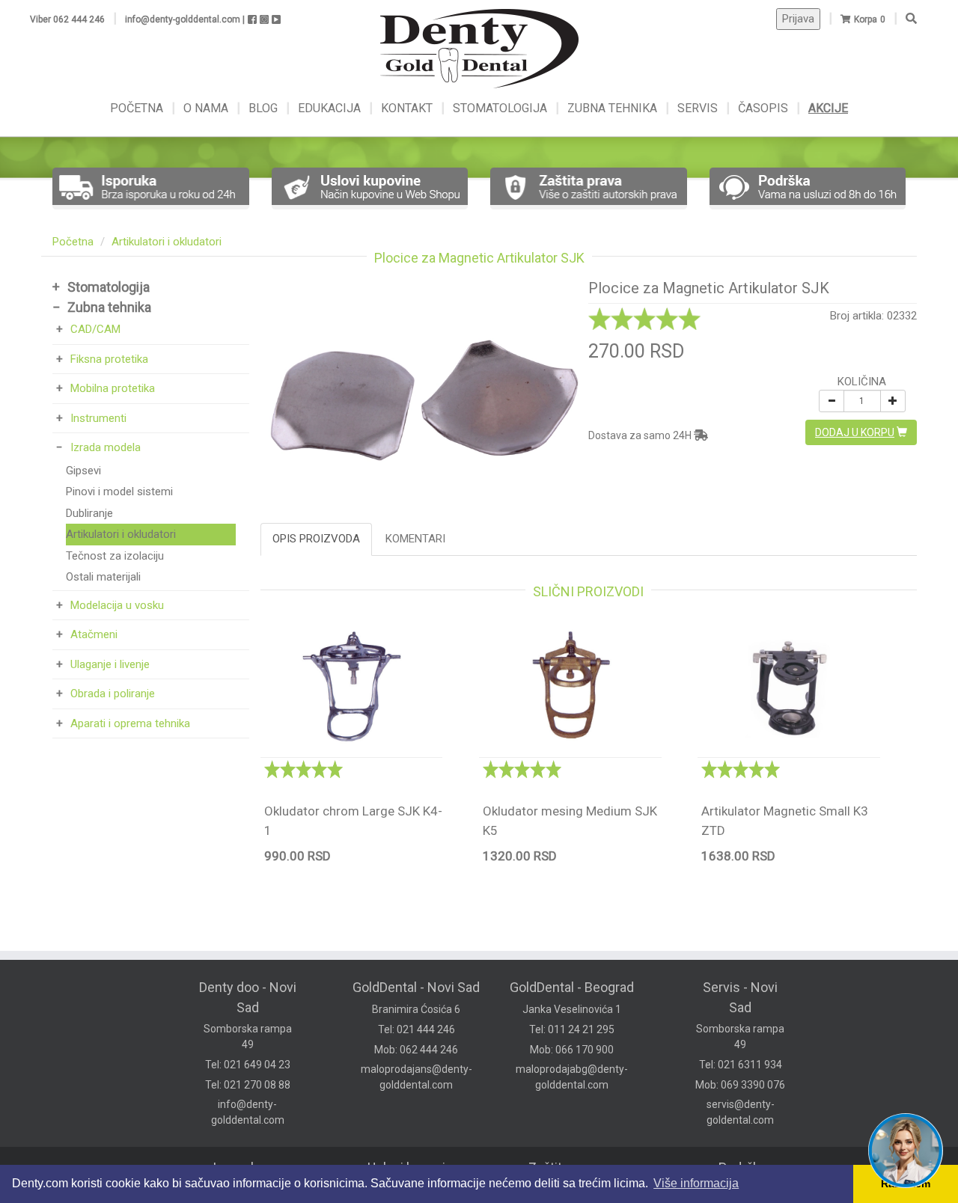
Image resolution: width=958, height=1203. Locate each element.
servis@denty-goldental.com (741, 1112)
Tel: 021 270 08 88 (247, 1085)
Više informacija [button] (696, 1183)
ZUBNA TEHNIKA (612, 108)
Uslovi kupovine (413, 1167)
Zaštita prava (566, 1167)
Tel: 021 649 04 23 (247, 1065)
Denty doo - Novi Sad (247, 997)
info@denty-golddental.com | (185, 19)
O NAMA (207, 108)
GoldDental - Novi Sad (416, 987)
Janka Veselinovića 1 (571, 1009)
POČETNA (138, 108)
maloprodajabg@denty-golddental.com (572, 1077)
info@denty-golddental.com (247, 1112)
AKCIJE (828, 108)
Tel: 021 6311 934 (740, 1065)
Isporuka (238, 1167)
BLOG (264, 108)
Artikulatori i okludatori (167, 241)
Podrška (742, 1167)
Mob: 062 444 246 (416, 1050)
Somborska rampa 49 (248, 1036)
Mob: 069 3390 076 (740, 1085)
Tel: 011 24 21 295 (571, 1029)
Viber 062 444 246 (67, 19)
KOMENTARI (415, 538)
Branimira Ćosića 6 (416, 1009)
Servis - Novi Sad (740, 997)
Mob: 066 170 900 (572, 1050)
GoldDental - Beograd (572, 987)
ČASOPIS (764, 108)
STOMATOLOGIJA (500, 108)
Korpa (865, 19)
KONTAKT (408, 108)
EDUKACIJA (331, 108)
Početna (73, 241)
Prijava (798, 18)
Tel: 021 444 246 (416, 1029)
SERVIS (699, 108)
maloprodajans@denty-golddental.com (416, 1077)
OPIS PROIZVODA (316, 538)
